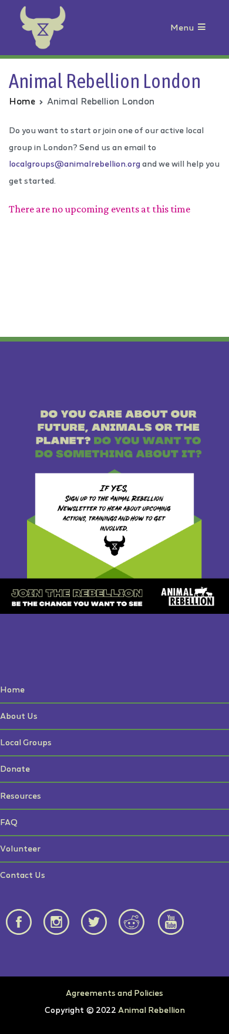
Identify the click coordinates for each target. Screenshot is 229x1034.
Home (12, 689)
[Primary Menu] (202, 27)
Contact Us (22, 875)
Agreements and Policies (114, 993)
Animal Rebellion (151, 1010)
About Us (19, 716)
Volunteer (20, 848)
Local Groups (26, 742)
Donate (15, 768)
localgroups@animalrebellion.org (74, 163)
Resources (20, 795)
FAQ (9, 822)
